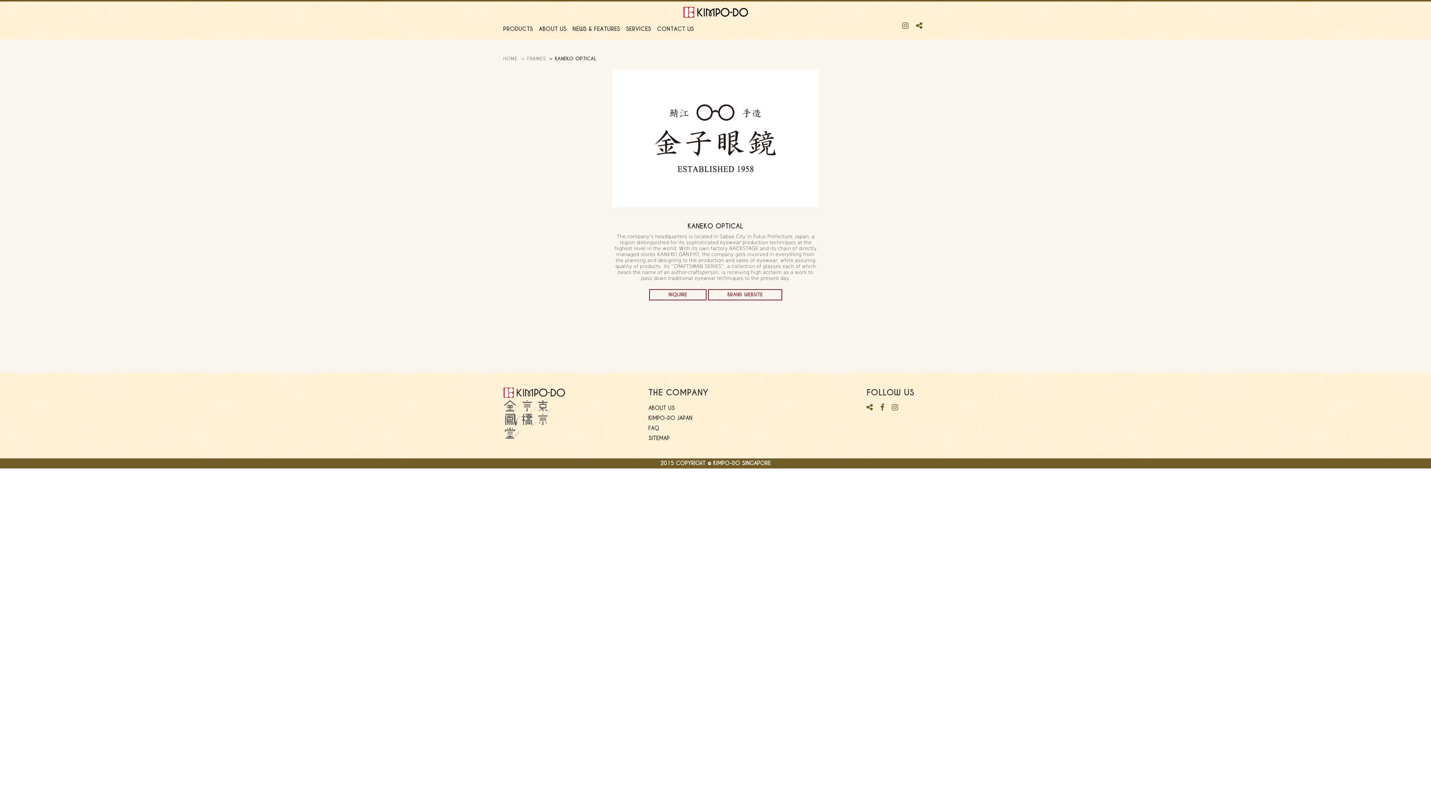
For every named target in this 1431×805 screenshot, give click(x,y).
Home (510, 58)
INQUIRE (678, 294)
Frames (536, 58)
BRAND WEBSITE (745, 294)
